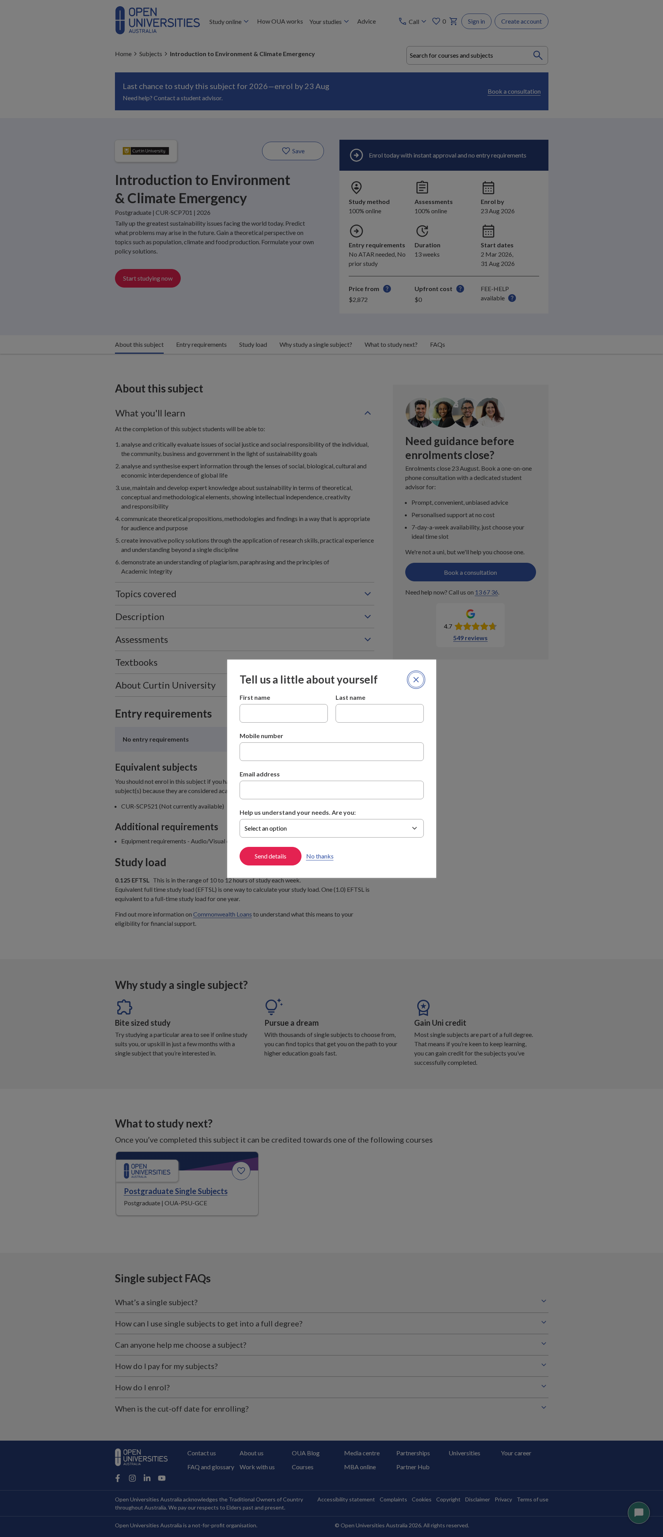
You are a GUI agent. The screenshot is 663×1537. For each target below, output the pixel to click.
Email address (260, 774)
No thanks (320, 856)
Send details (270, 856)
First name (255, 697)
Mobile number (261, 735)
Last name (350, 697)
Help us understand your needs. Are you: (298, 812)
